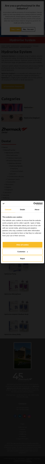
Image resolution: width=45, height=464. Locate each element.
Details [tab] (22, 209)
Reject (22, 258)
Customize (21, 252)
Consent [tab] (8, 209)
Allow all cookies (22, 245)
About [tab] (37, 209)
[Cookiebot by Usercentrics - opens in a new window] (33, 203)
